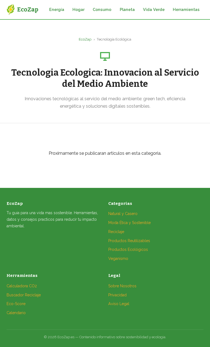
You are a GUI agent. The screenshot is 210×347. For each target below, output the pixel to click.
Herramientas (186, 9)
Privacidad (117, 295)
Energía (56, 9)
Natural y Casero (123, 213)
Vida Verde (154, 9)
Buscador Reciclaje (24, 295)
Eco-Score (16, 304)
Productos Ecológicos (128, 249)
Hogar (78, 9)
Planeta (127, 9)
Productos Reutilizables (129, 241)
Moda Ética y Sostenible (129, 222)
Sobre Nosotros (122, 286)
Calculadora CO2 (22, 286)
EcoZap (85, 39)
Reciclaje (116, 232)
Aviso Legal (118, 304)
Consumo (102, 9)
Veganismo (118, 258)
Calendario (16, 313)
